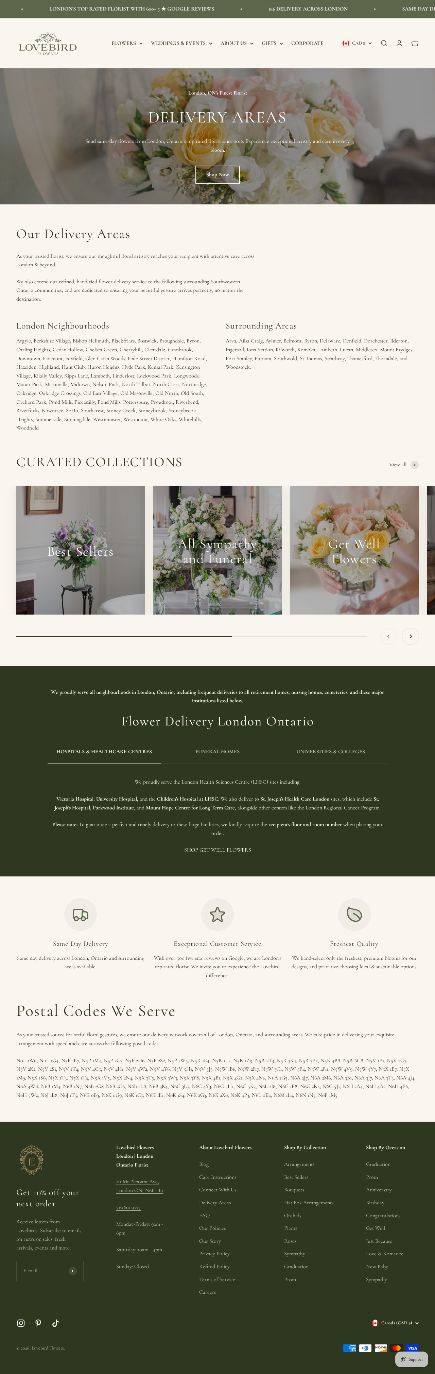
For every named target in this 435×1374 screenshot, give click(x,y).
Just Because (379, 1241)
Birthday (375, 1202)
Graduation (296, 1266)
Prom (290, 1279)
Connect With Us (217, 1189)
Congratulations (383, 1215)
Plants (290, 1228)
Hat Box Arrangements (308, 1202)
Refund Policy (214, 1266)
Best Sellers (296, 1177)
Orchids (292, 1215)
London (24, 264)
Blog (204, 1164)
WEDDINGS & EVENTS (178, 42)
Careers (207, 1292)
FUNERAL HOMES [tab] (217, 751)
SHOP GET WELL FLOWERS (217, 850)
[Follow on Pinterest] (38, 1323)
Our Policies (212, 1228)
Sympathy (294, 1253)
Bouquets (294, 1189)
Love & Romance (384, 1253)
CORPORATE (307, 42)
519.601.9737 (128, 1207)
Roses (290, 1241)
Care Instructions (217, 1177)
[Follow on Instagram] (20, 1323)
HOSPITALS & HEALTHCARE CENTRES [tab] (104, 751)
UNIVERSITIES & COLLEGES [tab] (330, 751)
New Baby (377, 1266)
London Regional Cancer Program (343, 807)
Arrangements (299, 1164)
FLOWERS (123, 42)
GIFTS (269, 42)
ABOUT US (234, 42)
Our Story (210, 1241)
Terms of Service (217, 1279)
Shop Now (217, 174)
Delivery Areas (215, 1202)
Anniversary (379, 1189)
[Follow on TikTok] (55, 1323)
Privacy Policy (214, 1253)
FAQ (204, 1215)
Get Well (375, 1228)
